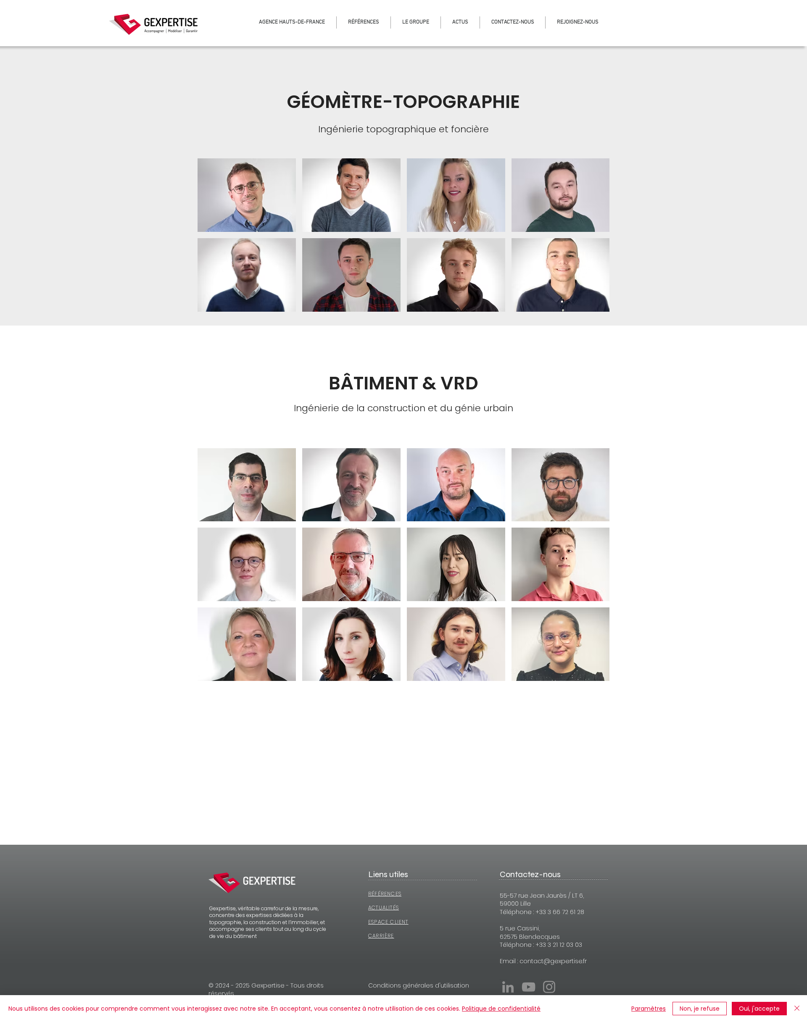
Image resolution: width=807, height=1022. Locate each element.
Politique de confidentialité (501, 1008)
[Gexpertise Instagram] (549, 987)
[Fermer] (797, 1008)
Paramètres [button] (648, 1008)
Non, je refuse (700, 1008)
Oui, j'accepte (759, 1008)
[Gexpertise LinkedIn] (508, 987)
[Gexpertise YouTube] (528, 987)
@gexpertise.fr (565, 961)
